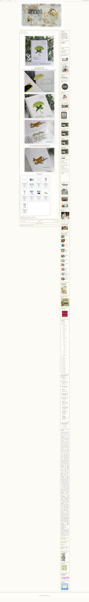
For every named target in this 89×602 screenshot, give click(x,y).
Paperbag (62, 497)
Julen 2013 (67, 479)
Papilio (67, 497)
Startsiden (39, 221)
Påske (64, 504)
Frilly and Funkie (65, 406)
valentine (67, 529)
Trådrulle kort (65, 528)
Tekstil (62, 519)
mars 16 (65, 342)
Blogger (49, 595)
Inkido (67, 472)
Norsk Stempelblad (65, 495)
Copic (62, 448)
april (64, 335)
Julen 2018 (63, 482)
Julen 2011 (63, 478)
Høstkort (62, 472)
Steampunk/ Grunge (65, 514)
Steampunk (67, 513)
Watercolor (64, 534)
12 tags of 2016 (67, 433)
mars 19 (65, 340)
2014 (63, 364)
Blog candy (67, 443)
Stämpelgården (66, 516)
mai (63, 334)
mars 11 (65, 344)
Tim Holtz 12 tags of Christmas (65, 520)
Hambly (65, 469)
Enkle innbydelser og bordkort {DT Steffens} (67, 274)
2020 (63, 357)
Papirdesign (65, 499)
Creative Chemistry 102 (64, 451)
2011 (63, 368)
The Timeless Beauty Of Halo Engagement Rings (65, 403)
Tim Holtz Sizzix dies (65, 523)
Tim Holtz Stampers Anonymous (65, 526)
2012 (63, 367)
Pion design (66, 502)
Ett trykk (67, 464)
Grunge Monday (63, 467)
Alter (62, 439)
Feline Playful (64, 425)
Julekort (62, 476)
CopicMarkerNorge (65, 393)
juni (63, 333)
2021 (63, 324)
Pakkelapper (63, 496)
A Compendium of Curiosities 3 (65, 438)
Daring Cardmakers (65, 397)
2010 (63, 369)
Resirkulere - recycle (66, 235)
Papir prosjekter (65, 498)
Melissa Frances (65, 492)
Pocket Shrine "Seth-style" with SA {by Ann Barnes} (65, 383)
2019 (63, 358)
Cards (67, 446)
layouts (64, 487)
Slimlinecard (63, 512)
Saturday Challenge (63, 416)
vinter (64, 532)
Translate (64, 52)
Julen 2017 (65, 481)
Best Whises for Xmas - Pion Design (66, 269)
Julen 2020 (65, 483)
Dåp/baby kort (63, 463)
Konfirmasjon (63, 485)
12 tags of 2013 (65, 432)
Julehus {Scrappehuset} (66, 255)
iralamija (63, 389)
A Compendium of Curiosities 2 (65, 436)
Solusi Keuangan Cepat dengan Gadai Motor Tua (65, 418)
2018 (63, 359)
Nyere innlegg (22, 221)
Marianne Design (64, 491)
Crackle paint (63, 450)
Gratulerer (63, 466)
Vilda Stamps (65, 530)
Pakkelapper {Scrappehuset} (66, 278)
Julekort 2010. (64, 477)
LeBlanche (62, 488)
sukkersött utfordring (65, 517)
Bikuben (62, 442)
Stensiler (62, 515)
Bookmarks (63, 444)
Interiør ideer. (66, 473)
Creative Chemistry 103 (64, 452)
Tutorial (62, 529)
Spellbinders (63, 513)
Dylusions (64, 462)
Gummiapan (62, 468)
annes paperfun (64, 162)
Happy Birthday (66, 240)
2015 (63, 363)
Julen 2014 (64, 480)
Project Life (67, 503)
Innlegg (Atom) (41, 223)
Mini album (64, 493)
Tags (64, 518)
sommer (67, 512)
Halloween (67, 468)
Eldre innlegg (56, 221)
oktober (64, 328)
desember (64, 325)
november (64, 326)
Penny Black (63, 500)
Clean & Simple (23, 33)
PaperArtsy (64, 381)
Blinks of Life (63, 443)
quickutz (67, 504)
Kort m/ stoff (67, 486)
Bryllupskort (67, 445)
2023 (63, 321)
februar (64, 354)
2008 (63, 372)
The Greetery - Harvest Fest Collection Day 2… (64, 412)
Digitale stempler (63, 453)
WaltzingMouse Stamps (65, 533)
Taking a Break (64, 398)
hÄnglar (66, 471)
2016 (63, 362)
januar (64, 355)
